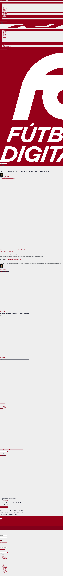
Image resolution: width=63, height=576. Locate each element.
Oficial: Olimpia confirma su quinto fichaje (9, 498)
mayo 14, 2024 (2, 177)
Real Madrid (5, 13)
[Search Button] (0, 20)
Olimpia (4, 9)
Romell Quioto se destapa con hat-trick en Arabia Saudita (11, 449)
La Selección (4, 15)
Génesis (4, 4)
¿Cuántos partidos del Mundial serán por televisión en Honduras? (13, 502)
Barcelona (5, 14)
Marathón (5, 6)
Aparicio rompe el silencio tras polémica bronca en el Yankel (12, 404)
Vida (4, 18)
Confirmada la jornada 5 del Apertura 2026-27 (9, 514)
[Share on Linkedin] (0, 252)
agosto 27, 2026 (3, 361)
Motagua (4, 7)
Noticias (3, 2)
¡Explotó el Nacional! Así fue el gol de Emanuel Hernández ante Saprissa (14, 359)
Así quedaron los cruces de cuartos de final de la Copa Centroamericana (14, 313)
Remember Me (3, 538)
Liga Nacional (4, 3)
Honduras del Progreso (7, 46)
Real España (5, 10)
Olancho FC (5, 8)
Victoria (4, 11)
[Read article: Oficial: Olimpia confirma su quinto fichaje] (32, 477)
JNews (3, 574)
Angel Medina (7, 176)
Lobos (4, 5)
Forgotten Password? (3, 542)
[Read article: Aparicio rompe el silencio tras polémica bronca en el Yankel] (31, 382)
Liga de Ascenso (4, 17)
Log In (2, 550)
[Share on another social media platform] (0, 253)
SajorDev (12, 574)
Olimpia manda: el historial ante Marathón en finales (13, 259)
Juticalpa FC (5, 31)
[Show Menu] (0, 52)
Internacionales (4, 12)
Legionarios (4, 16)
